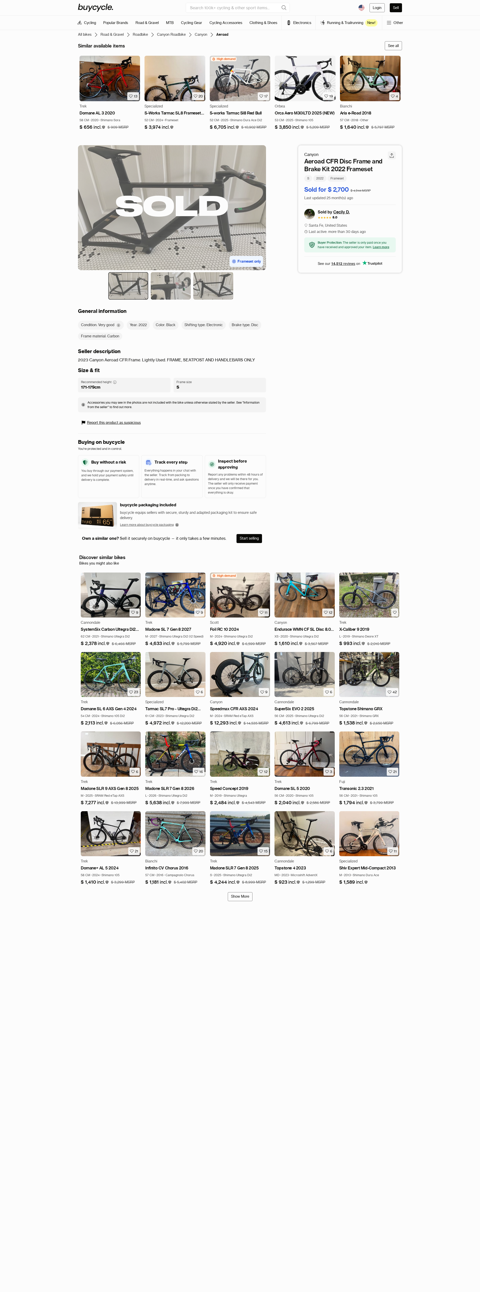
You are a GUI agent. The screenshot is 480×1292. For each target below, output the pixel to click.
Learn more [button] (381, 247)
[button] (93, 127)
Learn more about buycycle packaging (147, 525)
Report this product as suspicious (114, 422)
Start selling (249, 538)
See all (393, 45)
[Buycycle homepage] (95, 7)
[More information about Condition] (118, 325)
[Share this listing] (392, 155)
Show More (240, 896)
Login (377, 7)
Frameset (337, 178)
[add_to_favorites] (394, 613)
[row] (223, 59)
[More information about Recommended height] (114, 382)
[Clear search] (284, 7)
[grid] (223, 59)
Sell (396, 7)
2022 (320, 178)
